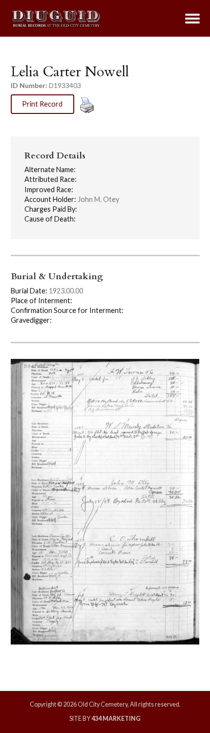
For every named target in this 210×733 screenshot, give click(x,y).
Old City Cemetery (56, 18)
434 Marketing (116, 718)
